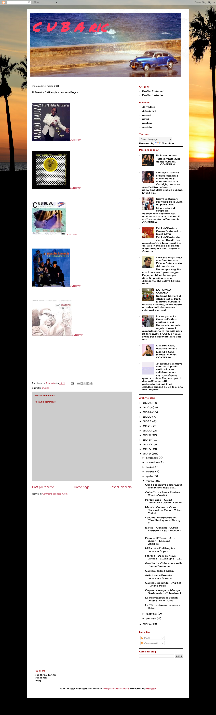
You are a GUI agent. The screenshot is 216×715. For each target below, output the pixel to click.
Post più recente (43, 487)
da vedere (148, 106)
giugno (150, 471)
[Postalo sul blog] (81, 383)
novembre (152, 462)
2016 (147, 449)
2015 (147, 453)
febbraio (152, 613)
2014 (147, 624)
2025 (148, 407)
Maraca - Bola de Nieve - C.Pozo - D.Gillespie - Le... (163, 557)
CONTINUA (75, 140)
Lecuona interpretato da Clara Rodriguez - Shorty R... (162, 520)
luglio (149, 466)
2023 (147, 416)
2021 (147, 426)
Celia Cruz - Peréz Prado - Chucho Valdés (162, 494)
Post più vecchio (121, 487)
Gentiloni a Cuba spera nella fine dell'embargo (163, 564)
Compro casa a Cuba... (159, 570)
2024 (147, 412)
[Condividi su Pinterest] (91, 383)
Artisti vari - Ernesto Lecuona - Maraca (158, 577)
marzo (150, 480)
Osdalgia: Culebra (167, 172)
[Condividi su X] (85, 383)
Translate (168, 143)
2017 (147, 444)
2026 (148, 402)
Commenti (150, 643)
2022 (147, 421)
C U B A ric (69, 26)
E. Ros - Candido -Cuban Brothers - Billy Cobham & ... (163, 530)
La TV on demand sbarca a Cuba (162, 606)
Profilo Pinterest (153, 91)
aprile (150, 476)
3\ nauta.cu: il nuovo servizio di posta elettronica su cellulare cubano (169, 367)
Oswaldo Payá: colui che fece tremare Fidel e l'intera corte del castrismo (169, 261)
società (147, 126)
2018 (147, 439)
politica (147, 122)
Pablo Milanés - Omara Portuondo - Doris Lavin (168, 231)
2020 (148, 430)
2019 (147, 435)
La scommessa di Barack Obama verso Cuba (161, 599)
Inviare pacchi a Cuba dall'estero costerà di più (166, 319)
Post (146, 637)
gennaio (151, 618)
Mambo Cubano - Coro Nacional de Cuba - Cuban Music (163, 510)
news (145, 118)
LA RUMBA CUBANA (163, 291)
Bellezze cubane (166, 155)
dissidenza (149, 110)
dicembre (152, 457)
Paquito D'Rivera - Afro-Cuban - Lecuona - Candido (161, 540)
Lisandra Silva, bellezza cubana (166, 347)
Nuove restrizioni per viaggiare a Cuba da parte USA (169, 201)
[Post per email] (72, 383)
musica (45, 388)
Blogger (151, 688)
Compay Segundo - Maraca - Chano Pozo (163, 584)
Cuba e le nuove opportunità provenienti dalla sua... (163, 486)
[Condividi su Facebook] (88, 383)
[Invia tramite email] (78, 383)
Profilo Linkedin (152, 95)
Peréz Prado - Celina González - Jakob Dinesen (163, 501)
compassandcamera (116, 688)
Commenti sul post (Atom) (55, 494)
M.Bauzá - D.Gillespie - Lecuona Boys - (160, 550)
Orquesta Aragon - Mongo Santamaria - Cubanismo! (163, 591)
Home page (82, 487)
